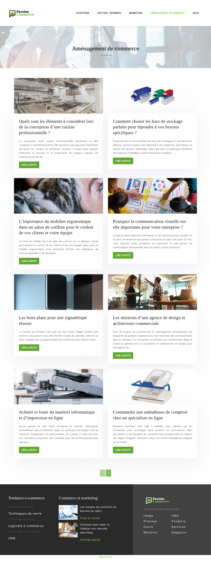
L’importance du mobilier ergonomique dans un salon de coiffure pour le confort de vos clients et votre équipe (56, 227)
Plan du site (105, 556)
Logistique (82, 13)
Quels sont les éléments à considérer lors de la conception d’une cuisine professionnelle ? (56, 127)
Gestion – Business (109, 13)
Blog (196, 13)
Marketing (136, 13)
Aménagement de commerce (168, 13)
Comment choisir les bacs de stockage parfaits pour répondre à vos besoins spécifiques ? (147, 127)
